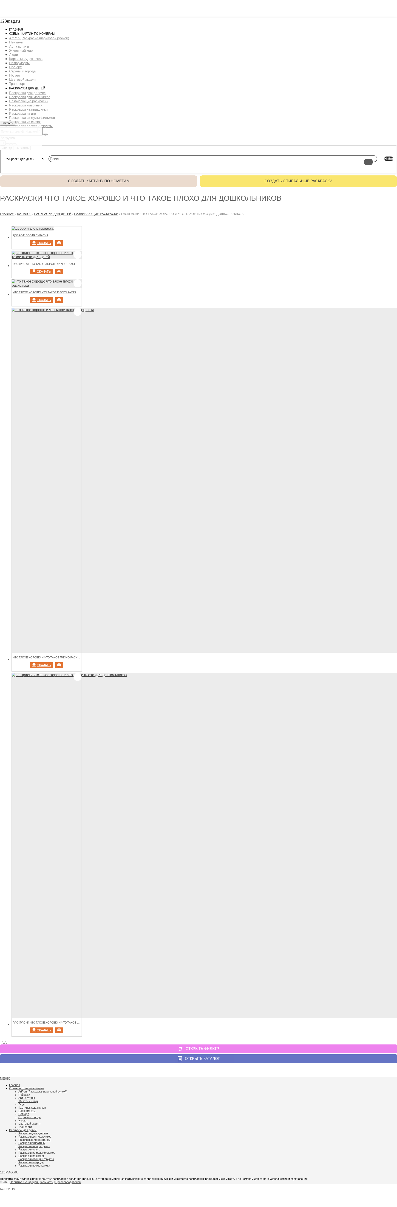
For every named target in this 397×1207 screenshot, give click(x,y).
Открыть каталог (202, 1059)
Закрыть (7, 123)
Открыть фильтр (202, 1049)
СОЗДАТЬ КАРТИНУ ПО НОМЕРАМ (99, 181)
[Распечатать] (59, 243)
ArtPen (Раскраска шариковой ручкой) (42, 1091)
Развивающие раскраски (96, 214)
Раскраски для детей (52, 214)
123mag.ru (10, 20)
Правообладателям (68, 1182)
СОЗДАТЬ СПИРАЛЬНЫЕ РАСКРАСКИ (298, 181)
